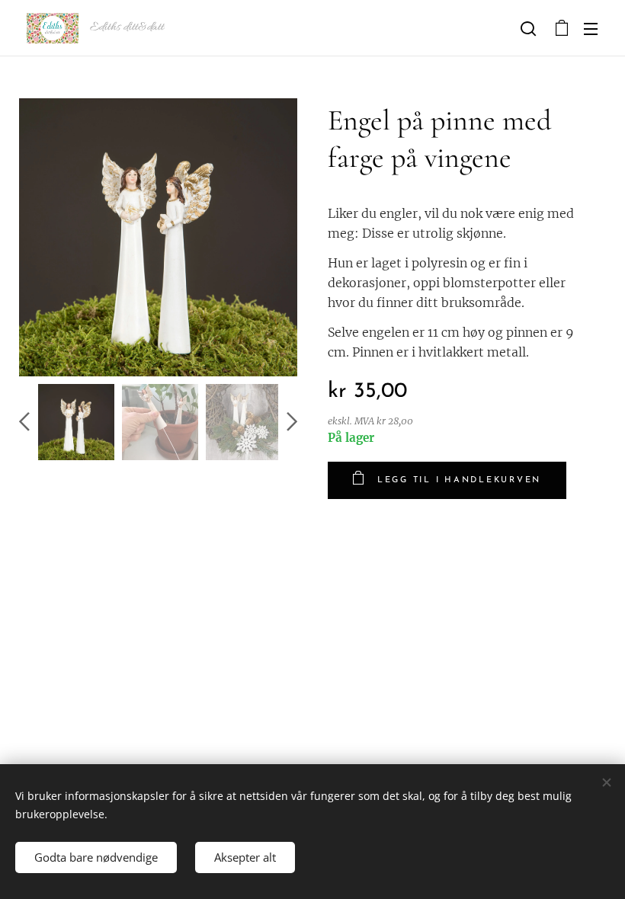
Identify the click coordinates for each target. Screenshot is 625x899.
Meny (590, 28)
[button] (528, 28)
